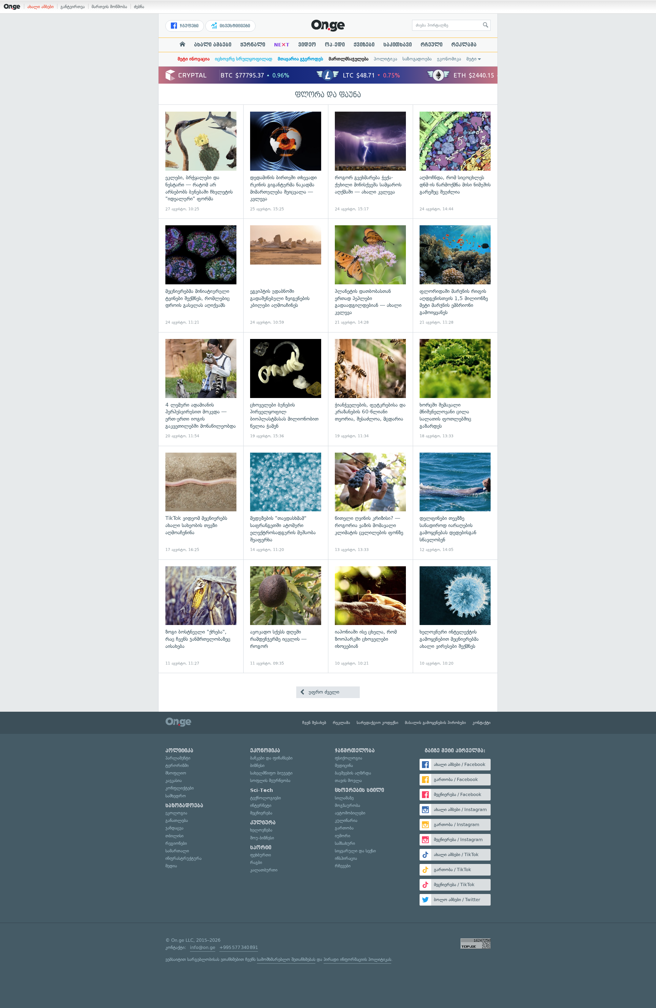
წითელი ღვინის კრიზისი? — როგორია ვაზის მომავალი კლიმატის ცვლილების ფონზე (370, 502)
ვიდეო (307, 44)
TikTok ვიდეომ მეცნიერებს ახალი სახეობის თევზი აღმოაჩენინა (201, 502)
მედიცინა (344, 765)
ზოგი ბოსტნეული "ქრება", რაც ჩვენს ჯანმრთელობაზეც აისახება (201, 616)
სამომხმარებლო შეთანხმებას (286, 959)
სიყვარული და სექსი (355, 850)
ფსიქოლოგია (348, 758)
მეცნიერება (261, 812)
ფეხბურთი (260, 854)
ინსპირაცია (346, 858)
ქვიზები (364, 44)
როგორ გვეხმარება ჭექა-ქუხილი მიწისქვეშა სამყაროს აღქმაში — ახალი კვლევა (370, 161)
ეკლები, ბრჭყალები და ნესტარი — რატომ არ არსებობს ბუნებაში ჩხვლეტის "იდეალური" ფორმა (201, 161)
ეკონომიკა (449, 58)
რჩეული (431, 44)
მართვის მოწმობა (109, 6)
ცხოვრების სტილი (359, 790)
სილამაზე (344, 797)
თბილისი (174, 835)
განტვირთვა (72, 6)
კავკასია (173, 780)
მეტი (471, 58)
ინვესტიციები (234, 26)
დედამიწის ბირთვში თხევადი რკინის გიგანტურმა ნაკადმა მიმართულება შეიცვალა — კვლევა (285, 161)
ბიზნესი (257, 765)
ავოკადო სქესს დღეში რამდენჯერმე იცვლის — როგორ (285, 616)
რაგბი (256, 862)
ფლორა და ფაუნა (328, 95)
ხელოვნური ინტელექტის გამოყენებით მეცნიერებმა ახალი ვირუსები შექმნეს (455, 616)
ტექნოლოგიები (265, 797)
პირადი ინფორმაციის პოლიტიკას (357, 959)
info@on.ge (202, 947)
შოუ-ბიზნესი (262, 837)
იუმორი (342, 835)
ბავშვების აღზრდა (353, 773)
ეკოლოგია (176, 812)
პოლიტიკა (385, 58)
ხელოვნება (261, 830)
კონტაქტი (482, 722)
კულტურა (263, 822)
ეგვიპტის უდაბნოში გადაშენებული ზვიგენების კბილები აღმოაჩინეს (285, 275)
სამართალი (177, 850)
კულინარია (346, 820)
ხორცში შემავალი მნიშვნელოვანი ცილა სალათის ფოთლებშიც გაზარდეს (455, 389)
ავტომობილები (350, 812)
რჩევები (343, 865)
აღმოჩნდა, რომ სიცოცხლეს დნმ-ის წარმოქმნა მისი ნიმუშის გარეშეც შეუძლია (455, 161)
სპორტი (260, 847)
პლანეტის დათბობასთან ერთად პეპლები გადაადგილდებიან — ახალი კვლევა (370, 275)
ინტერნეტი (260, 805)
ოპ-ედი (335, 44)
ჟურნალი (252, 44)
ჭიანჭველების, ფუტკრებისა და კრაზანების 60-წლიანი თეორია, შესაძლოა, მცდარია (370, 389)
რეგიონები (176, 843)
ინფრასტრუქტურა (183, 858)
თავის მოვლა (348, 780)
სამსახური (345, 843)
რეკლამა (464, 44)
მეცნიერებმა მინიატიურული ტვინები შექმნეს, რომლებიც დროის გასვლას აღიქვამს (201, 275)
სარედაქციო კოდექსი (377, 722)
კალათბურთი (263, 869)
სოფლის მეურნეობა (270, 780)
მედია (171, 865)
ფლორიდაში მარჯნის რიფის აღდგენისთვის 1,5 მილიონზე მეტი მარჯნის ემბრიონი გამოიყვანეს (455, 275)
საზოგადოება (417, 58)
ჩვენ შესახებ (314, 722)
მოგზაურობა (347, 805)
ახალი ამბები (40, 6)
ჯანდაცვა (174, 827)
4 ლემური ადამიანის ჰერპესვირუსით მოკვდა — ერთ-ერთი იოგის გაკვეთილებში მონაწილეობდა (201, 389)
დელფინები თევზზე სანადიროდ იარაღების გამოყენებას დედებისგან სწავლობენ (455, 502)
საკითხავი (397, 44)
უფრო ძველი (323, 692)
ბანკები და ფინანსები (271, 758)
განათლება (176, 820)
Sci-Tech (261, 790)
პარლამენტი (177, 758)
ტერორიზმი (177, 765)
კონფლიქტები (179, 788)
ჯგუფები (188, 26)
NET (281, 44)
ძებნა (139, 6)
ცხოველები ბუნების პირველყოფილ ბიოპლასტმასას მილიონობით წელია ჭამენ (285, 389)
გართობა (344, 827)
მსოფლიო (175, 773)
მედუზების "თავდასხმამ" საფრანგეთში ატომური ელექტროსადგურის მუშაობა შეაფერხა (285, 502)
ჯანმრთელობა (355, 750)
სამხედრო (175, 795)
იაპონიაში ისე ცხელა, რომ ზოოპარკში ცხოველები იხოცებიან (370, 616)
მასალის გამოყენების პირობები (435, 722)
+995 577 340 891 (238, 947)
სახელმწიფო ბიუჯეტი (271, 773)
